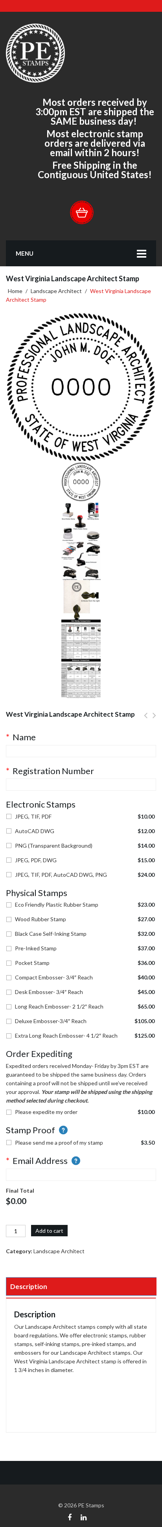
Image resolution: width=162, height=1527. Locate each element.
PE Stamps (91, 1505)
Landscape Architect (56, 291)
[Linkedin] (84, 1516)
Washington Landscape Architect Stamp (154, 719)
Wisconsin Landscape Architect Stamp (145, 719)
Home (15, 291)
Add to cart (49, 1230)
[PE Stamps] (35, 52)
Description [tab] (28, 1286)
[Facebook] (70, 1516)
